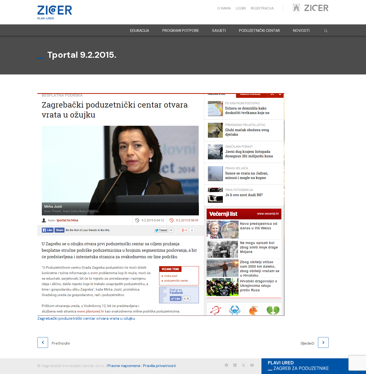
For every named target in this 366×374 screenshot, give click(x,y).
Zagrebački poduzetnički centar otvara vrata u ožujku (86, 318)
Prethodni (61, 343)
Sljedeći (307, 343)
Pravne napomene (124, 365)
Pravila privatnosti (159, 365)
